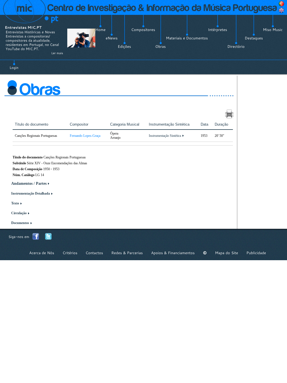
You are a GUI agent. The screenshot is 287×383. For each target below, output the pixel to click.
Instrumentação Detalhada (30, 193)
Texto (15, 203)
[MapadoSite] (226, 253)
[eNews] (112, 38)
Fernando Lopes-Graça (85, 136)
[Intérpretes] (217, 29)
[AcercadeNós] (41, 253)
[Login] (14, 64)
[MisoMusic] (273, 29)
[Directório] (236, 46)
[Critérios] (70, 253)
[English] (281, 10)
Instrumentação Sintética (165, 136)
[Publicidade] (256, 253)
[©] (205, 253)
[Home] (100, 29)
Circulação (19, 213)
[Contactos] (94, 253)
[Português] (281, 3)
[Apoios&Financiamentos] (173, 253)
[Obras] (160, 46)
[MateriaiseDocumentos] (187, 38)
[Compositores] (143, 29)
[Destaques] (254, 38)
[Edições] (124, 46)
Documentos (20, 223)
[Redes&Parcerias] (127, 253)
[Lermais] (57, 53)
